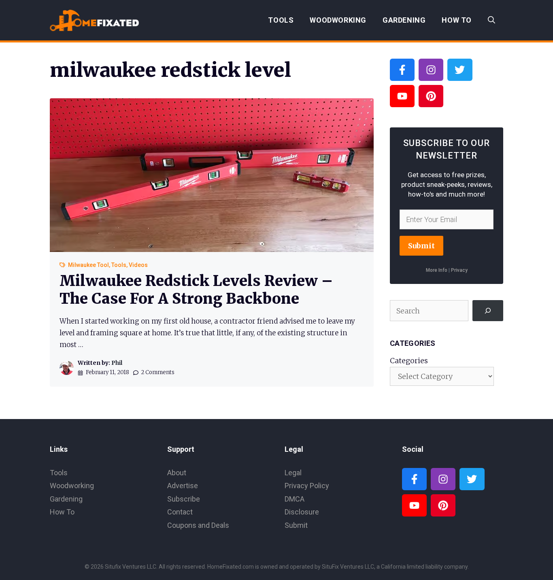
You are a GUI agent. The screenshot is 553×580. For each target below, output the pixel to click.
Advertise (182, 485)
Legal (293, 472)
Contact (180, 512)
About (176, 472)
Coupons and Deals (198, 525)
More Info (436, 270)
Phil (116, 362)
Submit (421, 245)
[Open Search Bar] (491, 20)
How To (457, 20)
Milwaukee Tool (88, 265)
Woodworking (338, 20)
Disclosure (302, 512)
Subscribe (183, 499)
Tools (281, 20)
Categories (409, 360)
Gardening (404, 20)
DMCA (294, 499)
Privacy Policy (307, 485)
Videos (138, 265)
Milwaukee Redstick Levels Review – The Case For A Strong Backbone (196, 289)
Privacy (459, 270)
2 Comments (157, 372)
